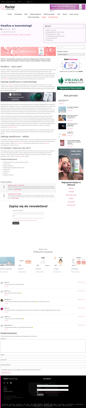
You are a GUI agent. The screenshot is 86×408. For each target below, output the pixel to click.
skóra (13, 139)
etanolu (6, 78)
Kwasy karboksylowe (63, 100)
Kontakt (3, 1)
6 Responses (49, 40)
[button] (83, 26)
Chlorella (71, 191)
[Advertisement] (28, 235)
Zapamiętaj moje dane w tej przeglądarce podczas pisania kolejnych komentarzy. (21, 369)
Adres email (4, 359)
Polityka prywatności (8, 391)
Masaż (26, 14)
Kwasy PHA (70, 132)
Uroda (58, 14)
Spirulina (71, 188)
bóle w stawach (19, 143)
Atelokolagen (74, 268)
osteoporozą (18, 156)
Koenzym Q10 (71, 205)
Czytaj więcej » (61, 103)
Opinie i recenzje (74, 14)
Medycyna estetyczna (35, 14)
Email (38, 388)
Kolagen (71, 198)
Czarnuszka (71, 202)
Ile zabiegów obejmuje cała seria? (56, 36)
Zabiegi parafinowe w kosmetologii (55, 32)
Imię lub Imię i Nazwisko (42, 384)
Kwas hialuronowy (71, 195)
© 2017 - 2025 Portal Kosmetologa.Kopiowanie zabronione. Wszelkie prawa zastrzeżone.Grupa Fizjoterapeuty (13, 397)
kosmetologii (10, 85)
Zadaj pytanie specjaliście (11, 1)
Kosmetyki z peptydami (73, 107)
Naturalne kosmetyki (49, 14)
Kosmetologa (10, 379)
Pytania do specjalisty (33, 17)
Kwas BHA (38, 268)
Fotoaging (56, 268)
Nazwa (3, 354)
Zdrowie (65, 14)
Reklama (19, 1)
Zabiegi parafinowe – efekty (53, 34)
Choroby (10, 14)
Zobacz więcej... (18, 189)
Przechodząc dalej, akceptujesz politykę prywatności (25, 220)
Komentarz (4, 338)
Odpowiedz (6, 286)
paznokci (47, 143)
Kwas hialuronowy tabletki (14, 193)
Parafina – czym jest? (51, 30)
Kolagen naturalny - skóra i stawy (16, 185)
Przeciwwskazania (52, 38)
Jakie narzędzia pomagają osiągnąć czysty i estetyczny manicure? (74, 142)
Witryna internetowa (5, 364)
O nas (4, 386)
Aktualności (71, 95)
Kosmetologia (18, 14)
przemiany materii (12, 127)
